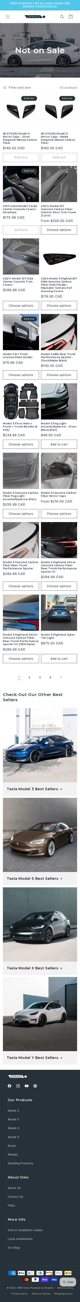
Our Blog (14, 1247)
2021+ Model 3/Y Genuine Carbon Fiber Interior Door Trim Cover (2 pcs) (59, 211)
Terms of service (40, 1293)
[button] (7, 16)
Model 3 (13, 1110)
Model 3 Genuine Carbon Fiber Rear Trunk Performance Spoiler (20, 565)
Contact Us (15, 1196)
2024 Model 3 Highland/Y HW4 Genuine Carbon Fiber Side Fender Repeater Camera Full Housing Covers (59, 285)
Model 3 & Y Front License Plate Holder (18, 356)
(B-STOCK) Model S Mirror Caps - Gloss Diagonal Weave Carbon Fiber (20, 138)
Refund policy (65, 1287)
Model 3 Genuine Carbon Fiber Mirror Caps (59, 494)
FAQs (11, 1205)
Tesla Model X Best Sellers (32, 968)
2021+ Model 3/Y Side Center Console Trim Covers (18, 281)
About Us (14, 1188)
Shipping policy (63, 1293)
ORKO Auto (23, 1287)
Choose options (59, 230)
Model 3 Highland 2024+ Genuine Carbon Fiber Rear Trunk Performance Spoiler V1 (59, 567)
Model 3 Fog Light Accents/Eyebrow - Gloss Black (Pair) (59, 426)
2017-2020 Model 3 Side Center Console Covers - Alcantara (20, 209)
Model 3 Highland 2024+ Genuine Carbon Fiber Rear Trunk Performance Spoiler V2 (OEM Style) (21, 639)
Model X (13, 1128)
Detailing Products (20, 1163)
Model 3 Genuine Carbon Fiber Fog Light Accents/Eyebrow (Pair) (20, 496)
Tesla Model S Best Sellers (32, 878)
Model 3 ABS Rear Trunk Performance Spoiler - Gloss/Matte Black (58, 357)
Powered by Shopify (42, 1287)
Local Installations (20, 1238)
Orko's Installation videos (25, 1230)
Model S (13, 1137)
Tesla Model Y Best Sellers (32, 1058)
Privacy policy (19, 1293)
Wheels (13, 1154)
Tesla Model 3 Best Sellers (32, 789)
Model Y (13, 1119)
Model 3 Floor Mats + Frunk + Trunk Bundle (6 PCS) (20, 426)
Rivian (12, 1145)
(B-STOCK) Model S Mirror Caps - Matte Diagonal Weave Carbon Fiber (58, 138)
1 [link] (19, 677)
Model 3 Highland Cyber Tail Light (58, 636)
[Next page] (61, 677)
